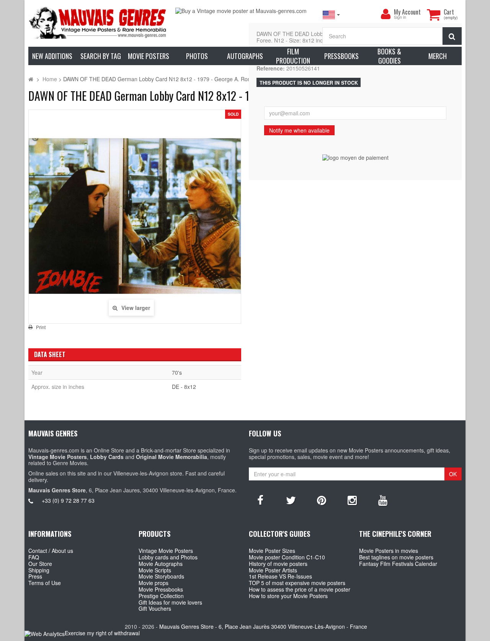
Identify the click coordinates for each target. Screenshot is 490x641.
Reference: (270, 68)
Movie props (153, 583)
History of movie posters (278, 563)
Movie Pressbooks (161, 589)
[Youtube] (382, 499)
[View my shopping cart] (433, 14)
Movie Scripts (155, 570)
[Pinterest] (321, 499)
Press (35, 576)
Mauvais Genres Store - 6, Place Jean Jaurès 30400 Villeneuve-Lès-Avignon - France (263, 626)
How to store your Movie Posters (288, 596)
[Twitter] (290, 499)
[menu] (385, 14)
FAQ (33, 557)
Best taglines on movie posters (396, 557)
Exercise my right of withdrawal (102, 633)
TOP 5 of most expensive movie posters (297, 583)
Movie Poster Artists (273, 570)
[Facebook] (260, 499)
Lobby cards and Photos (168, 557)
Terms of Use (44, 583)
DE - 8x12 (184, 386)
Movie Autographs (161, 563)
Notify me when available (299, 130)
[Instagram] (352, 499)
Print (41, 327)
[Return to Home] (30, 79)
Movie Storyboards (161, 576)
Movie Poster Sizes (272, 550)
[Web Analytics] (44, 633)
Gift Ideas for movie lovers (170, 602)
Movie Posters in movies (388, 550)
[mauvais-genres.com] (98, 22)
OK (453, 474)
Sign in (400, 17)
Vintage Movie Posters (166, 550)
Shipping (38, 570)
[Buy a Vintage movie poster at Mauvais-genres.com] (245, 11)
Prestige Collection (161, 596)
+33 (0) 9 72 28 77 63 (68, 500)
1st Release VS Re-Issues (280, 576)
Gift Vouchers (155, 608)
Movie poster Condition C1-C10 (287, 557)
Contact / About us (50, 550)
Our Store (40, 563)
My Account (407, 12)
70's (177, 372)
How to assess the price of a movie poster (299, 589)
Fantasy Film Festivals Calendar (398, 563)
